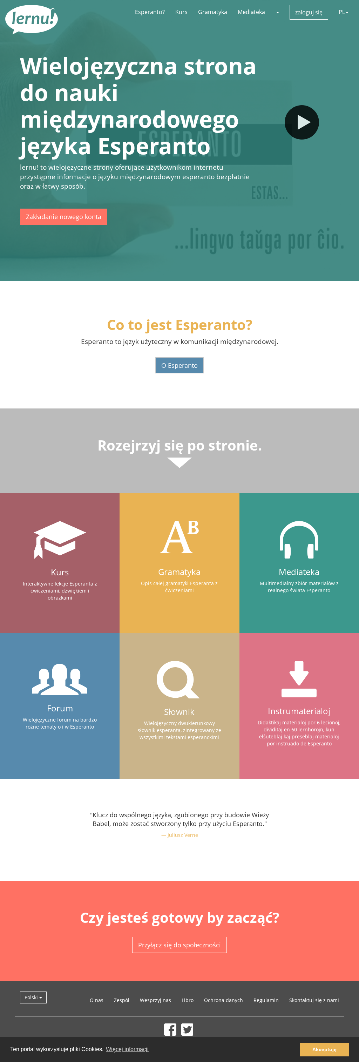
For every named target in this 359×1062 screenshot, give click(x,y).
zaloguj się (309, 12)
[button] (277, 12)
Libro (188, 1000)
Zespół (121, 1000)
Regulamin (266, 1000)
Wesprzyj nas (155, 1000)
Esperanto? (150, 12)
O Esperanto (179, 365)
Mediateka (251, 12)
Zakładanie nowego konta (63, 216)
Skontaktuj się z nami (314, 1000)
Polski (32, 997)
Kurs (181, 12)
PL (342, 12)
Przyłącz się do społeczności (179, 945)
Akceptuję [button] (324, 1049)
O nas (96, 1000)
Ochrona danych (223, 1000)
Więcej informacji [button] (127, 1049)
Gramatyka (212, 12)
